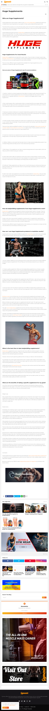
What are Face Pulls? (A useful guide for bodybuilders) (29, 573)
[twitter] (19, 560)
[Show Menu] (1, 2)
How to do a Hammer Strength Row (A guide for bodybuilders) (21, 4)
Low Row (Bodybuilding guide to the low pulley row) (41, 573)
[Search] (47, 2)
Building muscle (6, 296)
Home (3, 8)
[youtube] (30, 560)
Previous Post (5, 553)
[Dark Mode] (45, 2)
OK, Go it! (6, 707)
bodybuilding (8, 8)
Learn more (11, 705)
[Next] (47, 4)
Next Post (45, 553)
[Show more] (27, 496)
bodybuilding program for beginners (28, 461)
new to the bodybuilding (29, 22)
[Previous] (45, 4)
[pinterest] (30, 701)
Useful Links (32, 706)
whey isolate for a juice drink (17, 127)
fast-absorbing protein (17, 365)
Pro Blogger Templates (27, 708)
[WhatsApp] (22, 496)
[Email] (24, 496)
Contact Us (26, 706)
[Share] (46, 14)
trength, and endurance (8, 58)
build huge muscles (17, 315)
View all (45, 501)
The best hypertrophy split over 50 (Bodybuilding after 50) (7, 574)
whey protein (21, 96)
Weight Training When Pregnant (34, 514)
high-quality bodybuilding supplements (37, 455)
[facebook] (7, 560)
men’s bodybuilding (11, 307)
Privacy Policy (20, 706)
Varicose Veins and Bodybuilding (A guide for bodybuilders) (11, 528)
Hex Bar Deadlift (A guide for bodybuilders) (10, 514)
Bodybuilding (5, 57)
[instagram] (41, 560)
